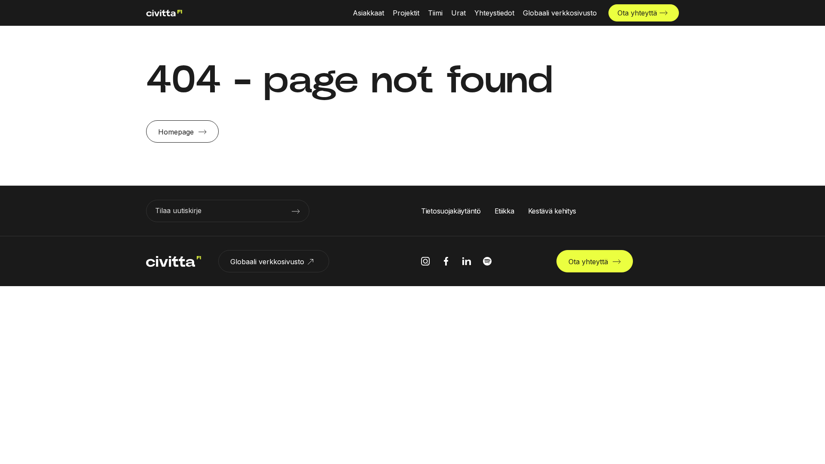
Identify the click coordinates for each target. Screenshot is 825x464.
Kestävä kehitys (552, 211)
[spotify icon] (487, 261)
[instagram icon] (425, 261)
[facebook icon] (446, 261)
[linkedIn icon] (466, 261)
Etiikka (504, 211)
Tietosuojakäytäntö (451, 211)
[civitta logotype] (164, 13)
